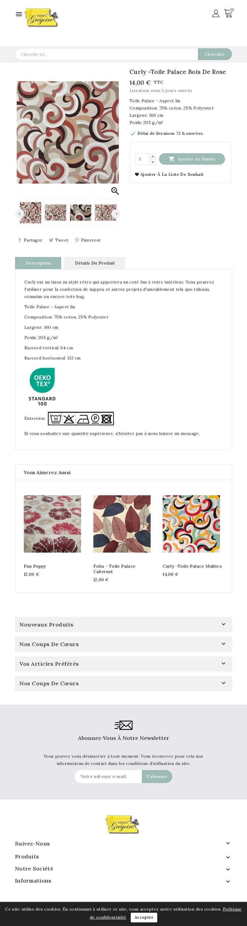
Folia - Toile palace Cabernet (114, 568)
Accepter (144, 917)
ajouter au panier (40, 523)
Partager (33, 240)
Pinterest (91, 240)
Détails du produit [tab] (95, 263)
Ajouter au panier (192, 159)
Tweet (62, 240)
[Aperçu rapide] (52, 523)
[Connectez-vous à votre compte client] (216, 13)
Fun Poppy (35, 566)
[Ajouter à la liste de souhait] (64, 523)
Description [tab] (38, 263)
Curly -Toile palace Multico (192, 566)
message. (190, 433)
